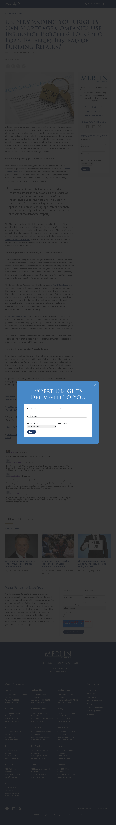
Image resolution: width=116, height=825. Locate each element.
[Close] (95, 384)
